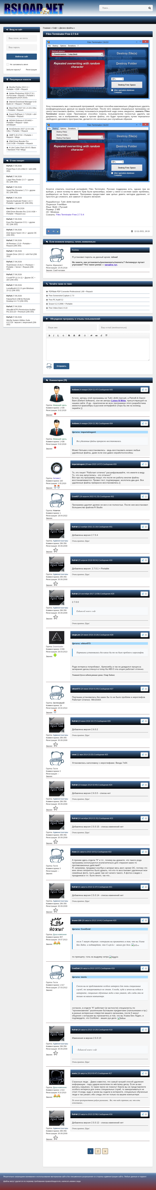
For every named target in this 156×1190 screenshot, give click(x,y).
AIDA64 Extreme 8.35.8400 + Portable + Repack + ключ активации (20, 122)
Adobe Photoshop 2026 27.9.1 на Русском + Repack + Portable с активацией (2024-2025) (21, 95)
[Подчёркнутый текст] (58, 335)
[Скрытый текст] (91, 335)
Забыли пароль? (13, 70)
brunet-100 (76, 920)
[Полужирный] (49, 335)
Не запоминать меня (19, 64)
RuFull (74, 527)
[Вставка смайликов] (85, 335)
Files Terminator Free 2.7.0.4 (70, 214)
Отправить (61, 366)
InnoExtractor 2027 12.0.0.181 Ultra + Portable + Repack (20, 130)
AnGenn (75, 390)
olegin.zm (76, 635)
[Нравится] (58, 231)
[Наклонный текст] (53, 335)
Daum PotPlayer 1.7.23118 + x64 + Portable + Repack (21, 115)
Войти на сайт (21, 57)
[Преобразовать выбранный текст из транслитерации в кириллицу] (101, 335)
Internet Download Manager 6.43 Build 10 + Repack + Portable (21, 103)
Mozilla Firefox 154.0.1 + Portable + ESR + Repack (18, 88)
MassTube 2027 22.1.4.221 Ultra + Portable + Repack (21, 109)
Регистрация (31, 70)
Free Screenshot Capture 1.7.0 (61, 296)
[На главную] (41, 8)
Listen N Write (118, 400)
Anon (74, 852)
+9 (53, 231)
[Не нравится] (49, 231)
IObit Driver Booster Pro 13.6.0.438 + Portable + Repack (20, 142)
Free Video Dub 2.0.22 (58, 308)
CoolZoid (76, 968)
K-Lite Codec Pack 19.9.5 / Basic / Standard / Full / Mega (21, 149)
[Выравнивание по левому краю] (69, 335)
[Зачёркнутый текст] (63, 335)
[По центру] (74, 335)
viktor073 (76, 689)
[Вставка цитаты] (96, 335)
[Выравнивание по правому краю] (79, 335)
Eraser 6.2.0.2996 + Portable (61, 304)
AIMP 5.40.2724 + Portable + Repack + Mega (20, 136)
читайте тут (111, 264)
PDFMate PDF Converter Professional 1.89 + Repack (71, 291)
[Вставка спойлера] (106, 335)
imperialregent (78, 464)
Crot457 (75, 496)
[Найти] (150, 8)
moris (74, 1073)
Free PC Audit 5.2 (56, 300)
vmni (74, 755)
